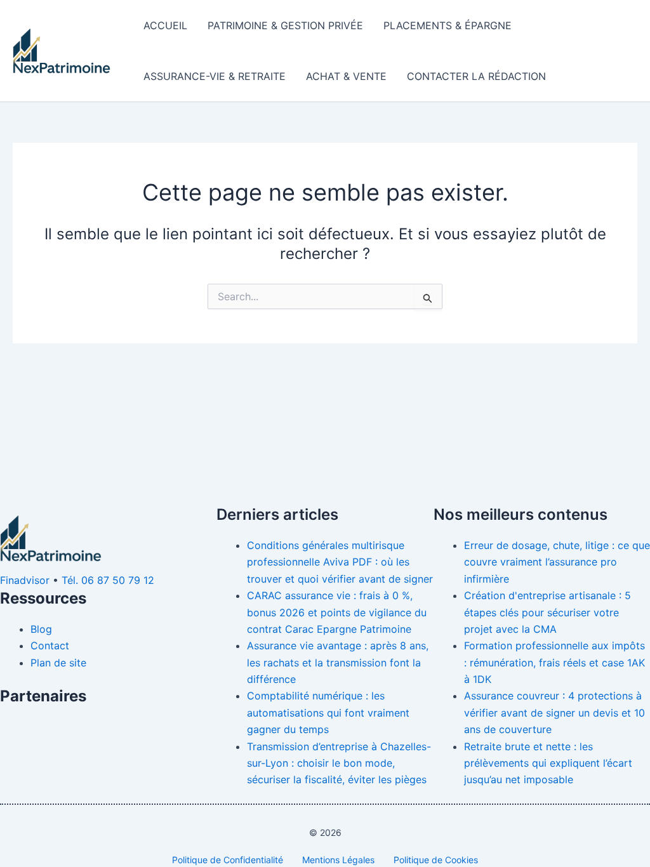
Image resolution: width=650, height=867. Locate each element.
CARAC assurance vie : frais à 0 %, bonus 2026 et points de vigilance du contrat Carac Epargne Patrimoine (337, 612)
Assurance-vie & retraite (214, 76)
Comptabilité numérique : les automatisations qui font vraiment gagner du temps (328, 712)
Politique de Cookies (436, 859)
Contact (49, 645)
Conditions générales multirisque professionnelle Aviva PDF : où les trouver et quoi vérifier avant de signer (340, 562)
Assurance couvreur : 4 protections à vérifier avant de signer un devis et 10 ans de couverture (554, 712)
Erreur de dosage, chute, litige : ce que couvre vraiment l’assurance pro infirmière (557, 562)
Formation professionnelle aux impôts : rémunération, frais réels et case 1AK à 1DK (554, 662)
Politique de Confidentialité (227, 859)
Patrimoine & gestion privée (285, 25)
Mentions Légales (338, 859)
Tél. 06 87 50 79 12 (108, 580)
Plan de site (58, 662)
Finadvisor (25, 580)
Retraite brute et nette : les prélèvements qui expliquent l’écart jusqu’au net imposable (548, 763)
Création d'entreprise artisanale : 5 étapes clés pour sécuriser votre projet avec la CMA (547, 612)
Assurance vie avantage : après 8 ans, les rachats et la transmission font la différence (337, 662)
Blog (41, 629)
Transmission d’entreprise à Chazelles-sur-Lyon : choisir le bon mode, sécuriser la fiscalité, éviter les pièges (339, 763)
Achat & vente (346, 76)
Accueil (165, 25)
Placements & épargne (447, 25)
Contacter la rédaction (476, 76)
